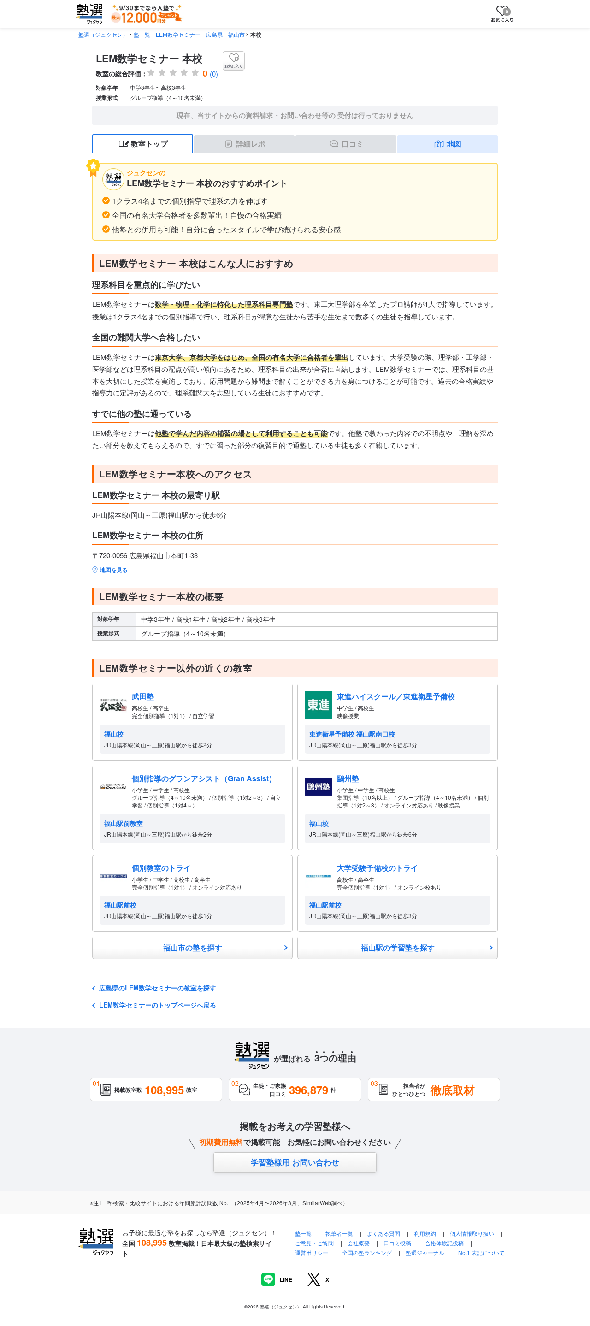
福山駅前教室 (123, 823)
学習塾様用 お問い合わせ (295, 1161)
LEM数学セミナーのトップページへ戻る (157, 1004)
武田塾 (143, 696)
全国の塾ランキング (367, 1252)
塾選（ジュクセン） (103, 34)
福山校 (114, 733)
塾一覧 (142, 34)
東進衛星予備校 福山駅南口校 (352, 733)
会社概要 (359, 1243)
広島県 (214, 34)
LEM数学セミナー (178, 34)
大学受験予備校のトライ (377, 867)
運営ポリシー (311, 1252)
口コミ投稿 (397, 1243)
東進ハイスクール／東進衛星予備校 (396, 696)
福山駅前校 (120, 904)
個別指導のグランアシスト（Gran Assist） (204, 778)
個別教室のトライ (161, 867)
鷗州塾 (348, 778)
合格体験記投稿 (444, 1243)
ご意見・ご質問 (314, 1243)
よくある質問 (384, 1233)
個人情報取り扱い (472, 1233)
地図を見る (114, 570)
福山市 (236, 34)
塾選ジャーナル (425, 1252)
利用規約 (425, 1233)
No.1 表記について (481, 1252)
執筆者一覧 (339, 1233)
